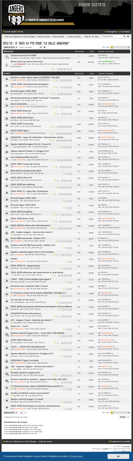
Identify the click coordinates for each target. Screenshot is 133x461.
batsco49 (18, 375)
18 (62, 194)
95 (61, 140)
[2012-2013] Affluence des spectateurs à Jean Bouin (37, 272)
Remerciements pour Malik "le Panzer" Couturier (35, 98)
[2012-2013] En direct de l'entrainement (30, 225)
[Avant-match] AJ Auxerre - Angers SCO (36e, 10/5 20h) (39, 379)
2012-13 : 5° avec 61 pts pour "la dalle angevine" (36, 43)
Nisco (16, 268)
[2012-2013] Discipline (21, 211)
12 (70, 167)
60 (58, 133)
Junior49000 (19, 302)
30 (68, 94)
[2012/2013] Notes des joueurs (26, 313)
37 (70, 69)
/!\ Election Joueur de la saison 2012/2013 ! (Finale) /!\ (38, 293)
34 (61, 69)
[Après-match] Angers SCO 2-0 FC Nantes (32, 252)
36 (67, 69)
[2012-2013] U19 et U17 (21, 177)
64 (67, 127)
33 (58, 69)
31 (70, 94)
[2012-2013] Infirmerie (21, 340)
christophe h (106, 61)
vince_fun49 (19, 282)
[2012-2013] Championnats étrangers (30, 84)
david (103, 272)
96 (64, 140)
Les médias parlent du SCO (24, 157)
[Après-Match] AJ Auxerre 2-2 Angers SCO (32, 353)
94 (57, 140)
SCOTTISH (18, 173)
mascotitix (105, 360)
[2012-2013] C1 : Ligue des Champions (29, 191)
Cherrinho (105, 91)
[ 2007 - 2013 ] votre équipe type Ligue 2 (31, 279)
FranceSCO (21, 64)
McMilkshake (106, 151)
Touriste (104, 379)
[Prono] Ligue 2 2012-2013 (23, 91)
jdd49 (103, 399)
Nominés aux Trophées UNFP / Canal (29, 286)
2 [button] (114, 47)
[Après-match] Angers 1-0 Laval (27, 399)
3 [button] (117, 47)
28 (61, 94)
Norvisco (104, 177)
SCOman (105, 406)
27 (58, 94)
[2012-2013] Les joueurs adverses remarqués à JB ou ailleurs (41, 306)
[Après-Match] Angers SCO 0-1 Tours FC (31, 144)
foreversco (105, 372)
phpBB (104, 449)
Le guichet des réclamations (59, 58)
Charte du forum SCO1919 (23, 55)
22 (70, 275)
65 (70, 127)
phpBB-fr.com (125, 451)
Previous (104, 144)
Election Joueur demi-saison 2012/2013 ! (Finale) (35, 77)
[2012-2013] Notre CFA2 (22, 218)
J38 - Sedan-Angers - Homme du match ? (32, 232)
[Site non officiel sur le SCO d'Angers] (39, 14)
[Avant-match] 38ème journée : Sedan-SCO (33, 245)
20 (68, 194)
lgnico (103, 238)
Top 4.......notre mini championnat (28, 346)
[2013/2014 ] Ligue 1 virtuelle (24, 360)
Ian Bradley (126, 446)
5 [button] (123, 47)
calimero (104, 279)
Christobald (18, 154)
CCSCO (104, 77)
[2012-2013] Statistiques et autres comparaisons (35, 406)
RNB (103, 286)
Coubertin (105, 84)
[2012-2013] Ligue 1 (20, 130)
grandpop (105, 299)
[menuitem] (20, 32)
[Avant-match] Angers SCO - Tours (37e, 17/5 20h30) (37, 333)
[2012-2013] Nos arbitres (23, 184)
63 (64, 127)
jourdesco (18, 94)
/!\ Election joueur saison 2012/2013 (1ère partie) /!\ (37, 386)
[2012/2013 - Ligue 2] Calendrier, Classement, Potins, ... (38, 137)
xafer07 (17, 100)
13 (70, 221)
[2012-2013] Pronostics (22, 123)
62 (61, 127)
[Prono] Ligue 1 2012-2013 (23, 205)
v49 (102, 110)
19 (65, 194)
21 (70, 194)
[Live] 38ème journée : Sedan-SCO (28, 238)
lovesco (104, 326)
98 (70, 140)
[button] (129, 47)
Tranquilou (19, 133)
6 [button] (126, 47)
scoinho (104, 157)
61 (58, 127)
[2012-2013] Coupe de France (25, 164)
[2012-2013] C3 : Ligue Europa (25, 265)
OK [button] (118, 456)
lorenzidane (21, 147)
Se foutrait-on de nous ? (23, 299)
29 (64, 94)
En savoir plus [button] (76, 456)
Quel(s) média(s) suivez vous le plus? (30, 393)
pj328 (16, 201)
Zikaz (16, 58)
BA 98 (16, 309)
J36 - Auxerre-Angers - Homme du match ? (32, 366)
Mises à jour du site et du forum (27, 61)
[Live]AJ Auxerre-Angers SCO (25, 372)
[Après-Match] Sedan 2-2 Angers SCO (30, 151)
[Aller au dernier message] (107, 55)
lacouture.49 (19, 87)
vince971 (104, 306)
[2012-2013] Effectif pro (22, 117)
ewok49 (104, 320)
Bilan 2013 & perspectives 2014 (26, 170)
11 (68, 167)
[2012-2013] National (21, 110)
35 (64, 69)
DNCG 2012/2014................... (24, 104)
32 (61, 160)
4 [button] (120, 47)
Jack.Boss (21, 80)
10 (70, 80)
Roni (15, 356)
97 (67, 140)
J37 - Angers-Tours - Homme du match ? (31, 320)
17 (59, 194)
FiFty (15, 140)
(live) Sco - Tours (19, 326)
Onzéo (14, 258)
